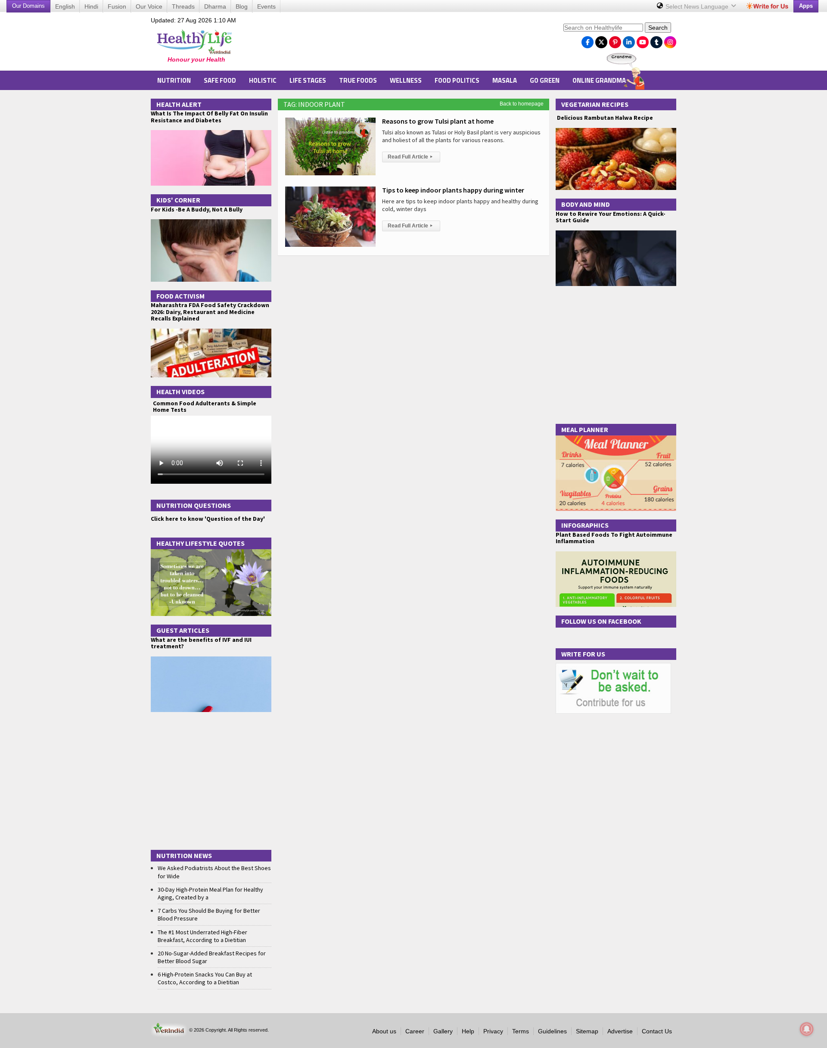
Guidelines (552, 1031)
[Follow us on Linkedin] (629, 40)
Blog (242, 6)
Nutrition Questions (193, 505)
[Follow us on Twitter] (601, 40)
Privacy (493, 1031)
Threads (183, 6)
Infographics (585, 525)
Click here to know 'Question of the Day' (208, 518)
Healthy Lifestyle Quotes (200, 543)
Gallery (443, 1031)
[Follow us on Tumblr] (656, 40)
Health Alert (179, 104)
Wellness (406, 80)
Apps (806, 6)
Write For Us (583, 654)
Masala (504, 80)
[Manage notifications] (807, 1029)
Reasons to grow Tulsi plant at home (438, 121)
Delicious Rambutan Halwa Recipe (604, 118)
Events (266, 6)
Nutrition (174, 80)
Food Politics (457, 80)
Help (468, 1031)
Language (697, 6)
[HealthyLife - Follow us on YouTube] (643, 40)
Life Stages (307, 80)
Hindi (91, 6)
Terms (520, 1031)
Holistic (263, 80)
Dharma (215, 6)
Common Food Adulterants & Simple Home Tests (204, 406)
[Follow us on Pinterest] (615, 40)
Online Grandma (599, 80)
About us (384, 1031)
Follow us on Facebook (601, 621)
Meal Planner (584, 429)
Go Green (545, 80)
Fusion (117, 6)
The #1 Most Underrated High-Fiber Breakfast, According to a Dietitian (202, 936)
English (65, 6)
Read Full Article (410, 157)
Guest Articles (182, 630)
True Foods (358, 80)
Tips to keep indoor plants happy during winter (453, 190)
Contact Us (657, 1031)
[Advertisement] (401, 43)
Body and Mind (585, 204)
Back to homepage (522, 104)
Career (414, 1031)
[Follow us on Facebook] (587, 40)
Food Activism (180, 296)
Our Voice (149, 6)
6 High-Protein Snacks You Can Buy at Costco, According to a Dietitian (205, 978)
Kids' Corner (178, 200)
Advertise (620, 1031)
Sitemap (587, 1031)
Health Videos (180, 391)
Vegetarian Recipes (594, 104)
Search (658, 27)
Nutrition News (184, 855)
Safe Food (220, 80)
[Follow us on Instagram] (670, 40)
